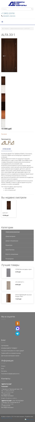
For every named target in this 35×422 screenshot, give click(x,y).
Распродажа (10, 259)
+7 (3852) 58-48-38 (9, 390)
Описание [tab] (7, 149)
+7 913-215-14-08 (8, 392)
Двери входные (10, 236)
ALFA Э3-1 (5, 213)
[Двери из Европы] (17, 4)
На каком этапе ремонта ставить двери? (12, 350)
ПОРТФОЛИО (4, 345)
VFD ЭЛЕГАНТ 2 (19, 282)
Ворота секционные (12, 254)
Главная (6, 28)
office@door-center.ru (11, 398)
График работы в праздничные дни (11, 353)
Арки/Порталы (10, 250)
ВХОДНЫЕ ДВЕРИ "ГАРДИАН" (9, 348)
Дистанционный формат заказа (10, 355)
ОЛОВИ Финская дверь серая (23, 269)
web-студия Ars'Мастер (6, 418)
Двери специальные (12, 241)
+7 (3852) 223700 (8, 13)
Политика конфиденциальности (10, 373)
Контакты (4, 371)
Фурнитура (9, 245)
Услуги (3, 366)
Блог (2, 368)
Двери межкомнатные (16, 28)
